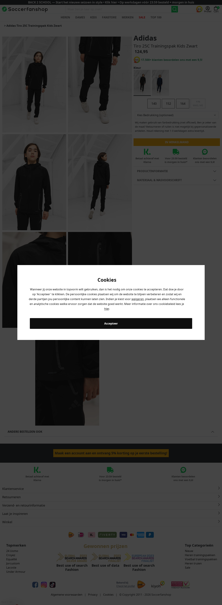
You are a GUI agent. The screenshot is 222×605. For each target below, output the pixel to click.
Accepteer (111, 323)
